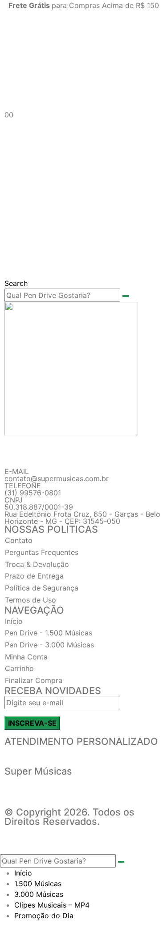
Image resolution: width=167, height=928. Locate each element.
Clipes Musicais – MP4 (52, 904)
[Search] (125, 296)
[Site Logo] (83, 59)
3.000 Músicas (38, 894)
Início (23, 872)
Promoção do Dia (43, 915)
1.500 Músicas (37, 883)
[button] (16, 283)
